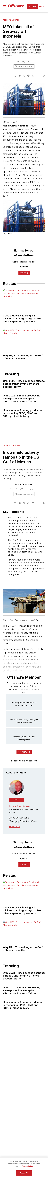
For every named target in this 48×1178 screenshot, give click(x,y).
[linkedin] (19, 75)
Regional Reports (11, 20)
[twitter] (24, 75)
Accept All (24, 1173)
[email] (33, 75)
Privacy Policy (27, 1166)
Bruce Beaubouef (24, 484)
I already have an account (24, 761)
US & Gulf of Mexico (12, 446)
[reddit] (28, 75)
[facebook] (15, 75)
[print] (44, 75)
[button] (5, 6)
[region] (24, 1167)
